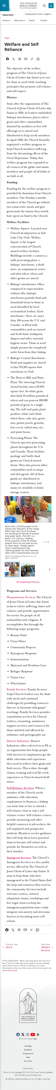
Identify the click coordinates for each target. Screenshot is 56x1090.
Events (32, 20)
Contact (43, 20)
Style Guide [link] (12, 970)
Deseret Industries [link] (18, 741)
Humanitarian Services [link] (21, 597)
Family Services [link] (16, 689)
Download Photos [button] (29, 582)
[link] (20, 788)
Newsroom (7, 15)
